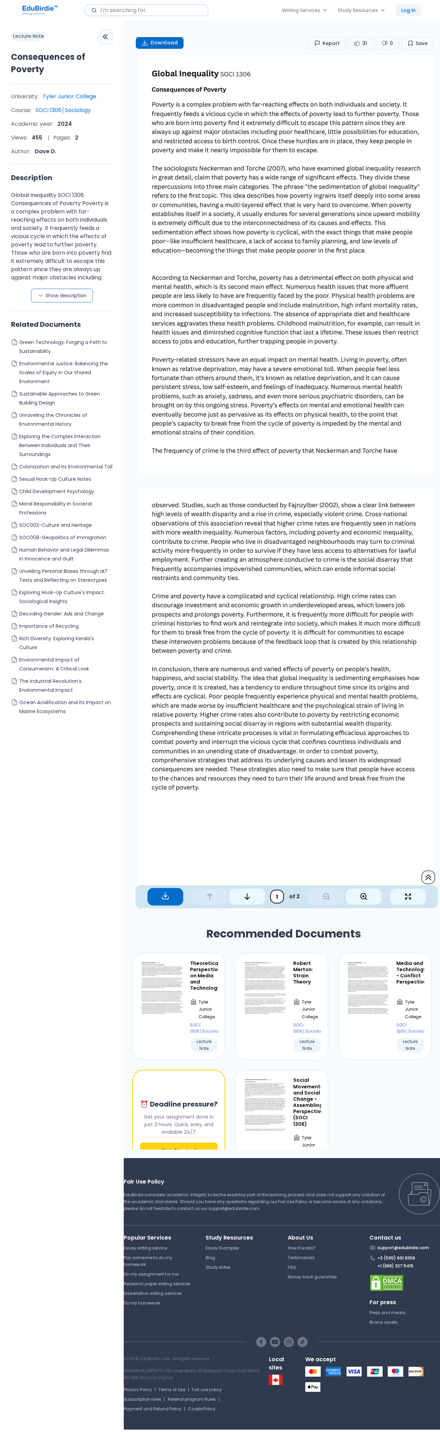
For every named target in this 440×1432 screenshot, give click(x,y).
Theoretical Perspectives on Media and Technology (204, 975)
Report (331, 43)
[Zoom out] (326, 896)
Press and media (387, 1313)
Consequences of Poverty (48, 63)
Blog (210, 1258)
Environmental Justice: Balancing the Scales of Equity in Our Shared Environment (63, 372)
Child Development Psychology (56, 491)
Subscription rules (142, 1399)
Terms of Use (171, 1389)
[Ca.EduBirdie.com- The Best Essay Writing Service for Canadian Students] (276, 1383)
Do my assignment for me (151, 1274)
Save (422, 43)
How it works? (302, 1248)
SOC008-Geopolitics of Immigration (62, 537)
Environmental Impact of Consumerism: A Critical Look (54, 664)
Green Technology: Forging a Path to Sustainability (63, 347)
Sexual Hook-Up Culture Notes (55, 479)
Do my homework (142, 1303)
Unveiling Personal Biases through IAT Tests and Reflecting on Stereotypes (63, 576)
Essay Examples (222, 1248)
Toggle (105, 36)
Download (164, 42)
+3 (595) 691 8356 (396, 1258)
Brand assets (384, 1322)
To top (428, 877)
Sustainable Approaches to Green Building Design (59, 398)
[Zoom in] (364, 896)
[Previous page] (210, 896)
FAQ (292, 1267)
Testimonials (301, 1258)
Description (31, 177)
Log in (408, 10)
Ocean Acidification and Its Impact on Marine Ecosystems (65, 707)
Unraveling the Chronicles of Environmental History (53, 420)
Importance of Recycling (49, 626)
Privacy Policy (138, 1389)
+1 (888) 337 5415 (395, 1266)
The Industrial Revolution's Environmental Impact (50, 685)
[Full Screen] (408, 896)
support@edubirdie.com (234, 1208)
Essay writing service (145, 1248)
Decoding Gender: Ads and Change (61, 613)
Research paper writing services (157, 1284)
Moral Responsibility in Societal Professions (55, 508)
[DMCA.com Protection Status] (405, 1282)
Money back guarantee (312, 1277)
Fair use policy (207, 1389)
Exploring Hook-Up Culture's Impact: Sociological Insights (62, 597)
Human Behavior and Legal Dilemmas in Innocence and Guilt (64, 554)
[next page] (247, 896)
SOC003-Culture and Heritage (55, 525)
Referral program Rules (192, 1399)
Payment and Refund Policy (153, 1409)
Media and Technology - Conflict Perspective (410, 972)
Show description (66, 295)
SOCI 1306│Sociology (63, 110)
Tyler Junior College (69, 96)
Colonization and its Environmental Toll (65, 466)
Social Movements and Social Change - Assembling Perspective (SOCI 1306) (307, 1102)
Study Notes (218, 1267)
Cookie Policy (202, 1409)
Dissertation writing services (153, 1293)
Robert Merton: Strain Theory (303, 972)
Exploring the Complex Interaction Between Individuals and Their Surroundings (60, 445)
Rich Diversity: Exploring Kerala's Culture (56, 643)
